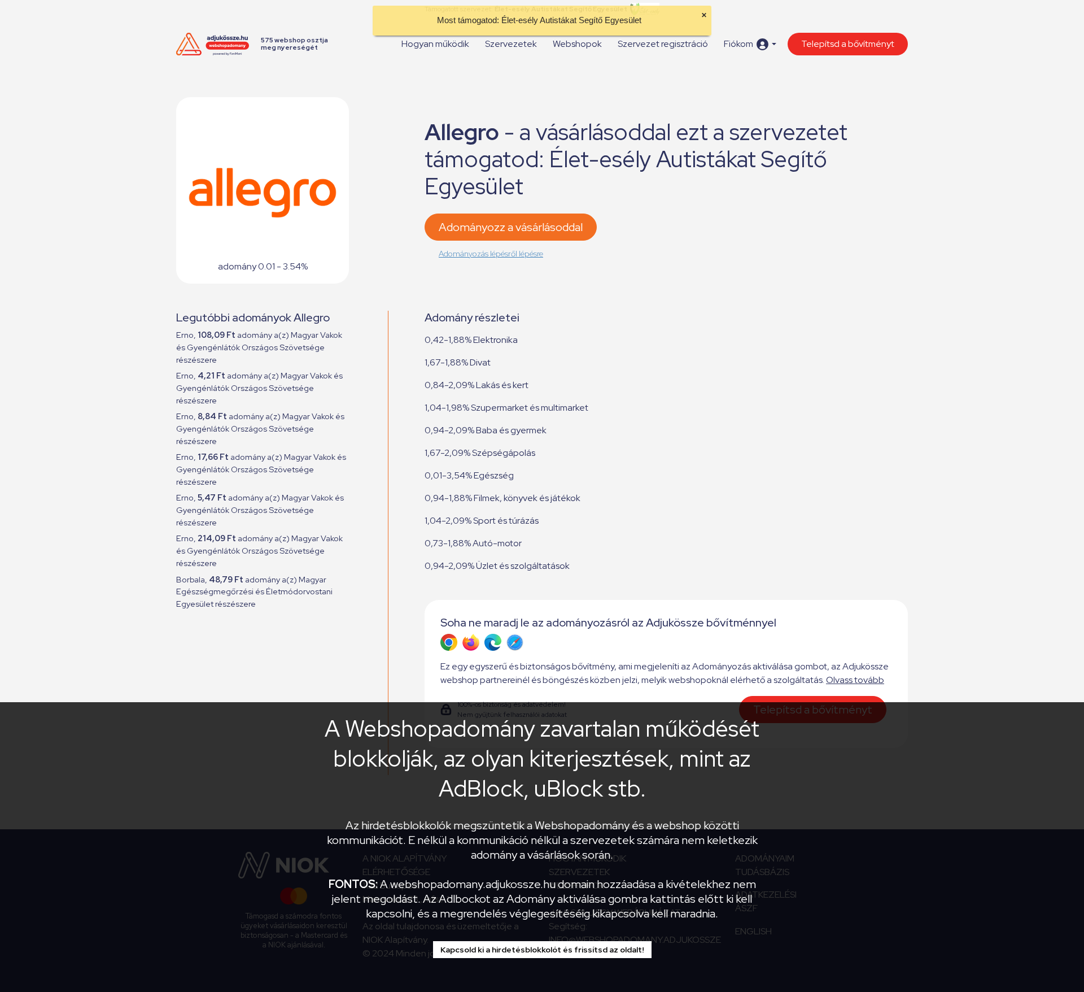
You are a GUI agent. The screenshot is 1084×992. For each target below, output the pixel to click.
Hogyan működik (435, 44)
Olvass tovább (855, 680)
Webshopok (577, 44)
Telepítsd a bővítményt (847, 44)
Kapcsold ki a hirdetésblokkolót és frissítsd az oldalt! (542, 950)
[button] (750, 44)
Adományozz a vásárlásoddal (511, 227)
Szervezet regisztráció (663, 44)
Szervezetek (511, 44)
